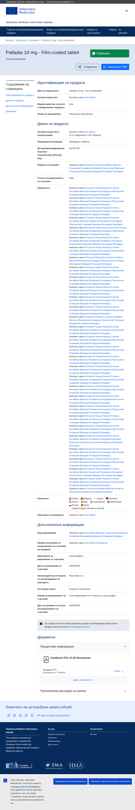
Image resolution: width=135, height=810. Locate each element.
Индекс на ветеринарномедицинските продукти (65, 31)
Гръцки (123, 228)
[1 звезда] (9, 715)
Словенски (74, 171)
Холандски (106, 191)
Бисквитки (52, 738)
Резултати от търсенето (27, 40)
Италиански (75, 168)
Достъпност (53, 744)
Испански (90, 188)
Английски (90, 97)
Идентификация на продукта (20, 95)
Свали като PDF (117, 66)
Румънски (119, 168)
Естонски (96, 165)
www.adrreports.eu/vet (79, 627)
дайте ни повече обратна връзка (55, 715)
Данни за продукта (15, 100)
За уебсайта (123, 31)
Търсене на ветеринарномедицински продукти (25, 31)
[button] (87, 67)
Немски (106, 188)
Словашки (74, 195)
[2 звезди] (11, 715)
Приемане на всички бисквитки (70, 781)
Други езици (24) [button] (82, 680)
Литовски (96, 168)
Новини (112, 30)
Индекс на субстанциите (93, 31)
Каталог (9, 40)
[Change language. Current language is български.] (126, 11)
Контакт (93, 734)
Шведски (97, 171)
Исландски (107, 171)
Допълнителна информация (19, 106)
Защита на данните (56, 734)
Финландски (86, 171)
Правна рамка (54, 741)
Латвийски (86, 168)
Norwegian (118, 171)
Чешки (88, 165)
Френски (116, 165)
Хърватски (94, 221)
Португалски (108, 168)
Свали (117, 671)
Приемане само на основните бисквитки (110, 781)
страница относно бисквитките (25, 786)
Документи (11, 111)
